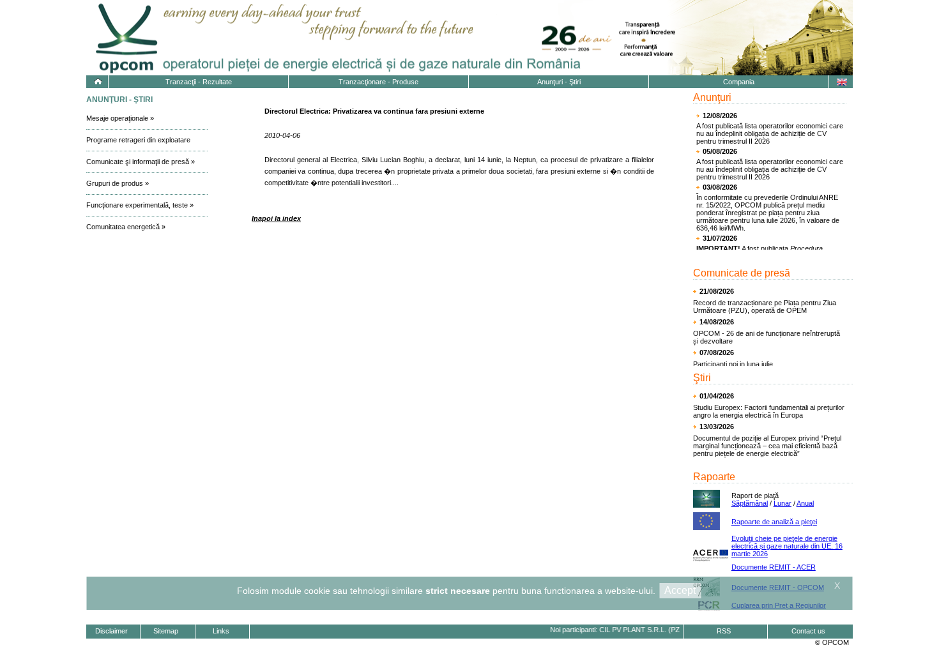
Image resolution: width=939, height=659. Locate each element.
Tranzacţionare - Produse (378, 82)
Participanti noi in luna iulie (733, 364)
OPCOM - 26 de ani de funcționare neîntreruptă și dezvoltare (766, 337)
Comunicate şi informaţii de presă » (140, 161)
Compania (738, 82)
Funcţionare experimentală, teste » (140, 205)
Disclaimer (111, 631)
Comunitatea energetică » (125, 227)
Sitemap (165, 631)
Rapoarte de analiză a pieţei (774, 522)
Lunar (782, 503)
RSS (724, 631)
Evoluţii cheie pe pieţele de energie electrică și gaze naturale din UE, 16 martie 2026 (787, 545)
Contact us (808, 631)
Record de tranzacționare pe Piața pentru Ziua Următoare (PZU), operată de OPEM (764, 306)
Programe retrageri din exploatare (138, 140)
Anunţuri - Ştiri (559, 82)
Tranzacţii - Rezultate (198, 82)
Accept (680, 590)
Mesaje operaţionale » (120, 118)
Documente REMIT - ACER (773, 567)
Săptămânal (749, 503)
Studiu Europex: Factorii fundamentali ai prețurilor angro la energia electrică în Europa (768, 411)
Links (221, 631)
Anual (805, 503)
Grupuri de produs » (117, 183)
